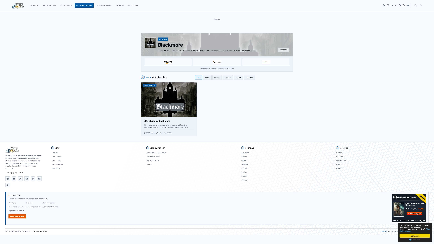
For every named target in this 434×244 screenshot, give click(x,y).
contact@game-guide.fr (14, 173)
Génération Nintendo (50, 207)
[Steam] (384, 5)
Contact (339, 153)
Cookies (339, 168)
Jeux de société (57, 164)
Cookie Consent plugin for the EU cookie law (414, 239)
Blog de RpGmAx (49, 203)
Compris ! (415, 235)
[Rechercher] (415, 5)
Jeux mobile (56, 160)
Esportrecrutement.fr (16, 211)
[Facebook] (399, 5)
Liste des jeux (57, 168)
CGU (338, 164)
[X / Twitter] (395, 5)
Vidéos (243, 172)
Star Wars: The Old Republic (156, 153)
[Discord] (408, 5)
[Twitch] (387, 5)
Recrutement (341, 160)
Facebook (284, 50)
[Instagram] (403, 5)
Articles (244, 157)
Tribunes (244, 164)
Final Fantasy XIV (152, 160)
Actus (207, 77)
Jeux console (56, 157)
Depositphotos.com (15, 207)
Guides (217, 77)
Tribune (238, 77)
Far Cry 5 (149, 164)
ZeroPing (29, 203)
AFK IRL (244, 168)
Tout (198, 77)
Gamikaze (12, 203)
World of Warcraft (153, 157)
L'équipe (339, 157)
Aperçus (227, 77)
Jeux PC (55, 153)
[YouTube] (391, 5)
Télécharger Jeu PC (33, 207)
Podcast (244, 176)
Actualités (245, 153)
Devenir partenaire (17, 216)
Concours (249, 77)
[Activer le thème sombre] (421, 5)
